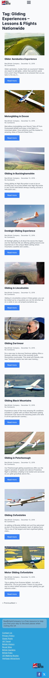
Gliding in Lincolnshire (17, 288)
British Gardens (8, 650)
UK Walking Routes (10, 655)
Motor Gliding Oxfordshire (19, 572)
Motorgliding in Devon (17, 116)
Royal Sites (7, 647)
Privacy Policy (8, 636)
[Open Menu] (29, 2)
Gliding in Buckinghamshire (20, 173)
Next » (14, 603)
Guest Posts (7, 638)
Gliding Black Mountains (18, 400)
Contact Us (7, 633)
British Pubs (7, 653)
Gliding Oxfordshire (15, 515)
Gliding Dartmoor (14, 343)
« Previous (6, 603)
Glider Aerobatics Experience (21, 59)
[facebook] (39, 674)
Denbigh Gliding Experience (20, 230)
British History (8, 644)
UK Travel (6, 641)
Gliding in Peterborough (18, 458)
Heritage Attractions (11, 658)
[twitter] (44, 674)
